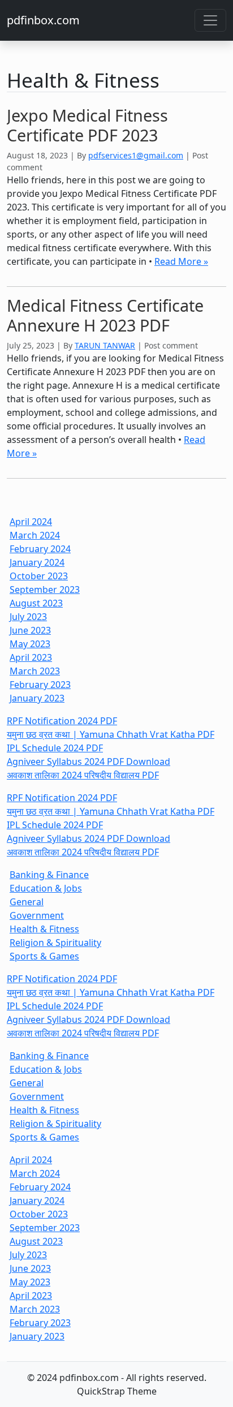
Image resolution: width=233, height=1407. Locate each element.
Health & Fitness (44, 929)
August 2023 (36, 603)
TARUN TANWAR (105, 345)
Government (37, 915)
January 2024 (37, 562)
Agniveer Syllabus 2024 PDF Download (88, 761)
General (27, 902)
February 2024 (40, 549)
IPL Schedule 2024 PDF (55, 748)
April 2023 (31, 657)
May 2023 (30, 644)
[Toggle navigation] (210, 20)
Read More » (181, 261)
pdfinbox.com (43, 20)
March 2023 (35, 671)
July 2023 (28, 616)
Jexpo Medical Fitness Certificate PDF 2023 (87, 125)
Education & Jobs (46, 888)
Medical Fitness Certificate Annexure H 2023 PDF (105, 315)
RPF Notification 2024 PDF (62, 721)
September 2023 (45, 589)
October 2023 (39, 576)
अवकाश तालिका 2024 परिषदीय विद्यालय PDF (83, 775)
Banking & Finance (49, 874)
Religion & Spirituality (55, 942)
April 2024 (31, 521)
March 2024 (35, 535)
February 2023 (40, 684)
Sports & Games (44, 956)
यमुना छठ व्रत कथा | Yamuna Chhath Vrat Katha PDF (110, 734)
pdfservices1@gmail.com (135, 155)
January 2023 (37, 698)
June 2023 (30, 630)
